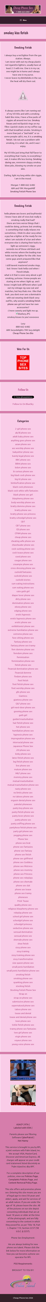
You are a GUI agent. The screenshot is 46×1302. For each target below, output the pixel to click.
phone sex (15, 213)
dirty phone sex (23, 599)
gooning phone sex (23, 711)
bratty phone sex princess (23, 514)
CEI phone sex (23, 529)
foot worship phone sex (23, 688)
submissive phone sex (23, 1001)
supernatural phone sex (23, 1005)
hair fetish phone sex (23, 723)
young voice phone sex (23, 1044)
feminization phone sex (23, 661)
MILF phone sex (23, 773)
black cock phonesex (23, 487)
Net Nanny (23, 1140)
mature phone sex (23, 769)
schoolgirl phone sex (23, 920)
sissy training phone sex (23, 955)
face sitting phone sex (23, 638)
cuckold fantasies (23, 572)
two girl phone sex (23, 1032)
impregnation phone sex (23, 738)
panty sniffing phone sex (23, 823)
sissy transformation (23, 959)
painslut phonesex (23, 804)
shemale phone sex (23, 939)
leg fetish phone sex (23, 761)
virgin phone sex (23, 1036)
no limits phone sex (23, 792)
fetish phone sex (23, 665)
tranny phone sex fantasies (23, 1029)
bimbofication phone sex (23, 483)
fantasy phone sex (23, 641)
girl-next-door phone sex (23, 707)
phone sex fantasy (23, 850)
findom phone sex (23, 676)
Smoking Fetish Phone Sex (23, 191)
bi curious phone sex (23, 471)
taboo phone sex (23, 1009)
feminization (23, 657)
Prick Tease (23, 901)
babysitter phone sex (23, 452)
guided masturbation (23, 719)
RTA (26, 1124)
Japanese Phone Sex (23, 746)
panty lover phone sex (23, 816)
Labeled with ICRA (22, 1127)
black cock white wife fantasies (23, 490)
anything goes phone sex (23, 440)
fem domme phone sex (23, 649)
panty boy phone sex (23, 808)
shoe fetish (23, 943)
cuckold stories (23, 580)
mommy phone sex (23, 777)
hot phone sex (23, 727)
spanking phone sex (23, 982)
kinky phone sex (23, 754)
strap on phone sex (23, 998)
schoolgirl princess (23, 924)
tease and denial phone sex (23, 1017)
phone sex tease (23, 889)
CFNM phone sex (23, 533)
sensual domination (23, 932)
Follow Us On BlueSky (23, 404)
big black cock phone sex (23, 475)
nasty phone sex (23, 789)
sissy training (23, 951)
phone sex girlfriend (23, 858)
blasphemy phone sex (23, 498)
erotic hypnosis (23, 614)
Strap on (23, 994)
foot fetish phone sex (23, 684)
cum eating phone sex (23, 587)
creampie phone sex (23, 564)
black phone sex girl (23, 494)
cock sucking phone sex (23, 549)
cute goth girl (23, 591)
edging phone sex (23, 611)
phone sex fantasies (23, 847)
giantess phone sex (23, 699)
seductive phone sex (23, 928)
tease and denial (23, 1013)
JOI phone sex (23, 750)
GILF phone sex (23, 703)
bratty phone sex (23, 510)
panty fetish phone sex (23, 812)
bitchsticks (26, 78)
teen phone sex (23, 1021)
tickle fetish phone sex (23, 1025)
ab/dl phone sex (23, 432)
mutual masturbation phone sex (23, 785)
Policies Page (31, 1176)
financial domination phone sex (23, 668)
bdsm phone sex (23, 467)
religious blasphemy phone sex (23, 908)
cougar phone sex (23, 560)
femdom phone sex (23, 653)
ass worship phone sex (23, 448)
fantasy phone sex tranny (23, 645)
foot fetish (23, 680)
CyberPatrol (27, 1137)
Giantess (23, 696)
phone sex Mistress (23, 866)
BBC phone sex (23, 459)
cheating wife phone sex (23, 541)
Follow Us (23, 389)
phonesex (23, 897)
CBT (23, 521)
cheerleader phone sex (23, 545)
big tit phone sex (23, 479)
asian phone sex (23, 444)
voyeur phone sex (23, 1040)
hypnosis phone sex (23, 734)
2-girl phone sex (23, 429)
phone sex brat (23, 843)
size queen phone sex (23, 963)
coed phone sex (23, 556)
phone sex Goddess (23, 862)
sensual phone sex (23, 936)
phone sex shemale (23, 881)
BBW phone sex (23, 463)
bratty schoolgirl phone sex (23, 518)
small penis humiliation (23, 967)
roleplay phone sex (23, 912)
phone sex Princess (23, 874)
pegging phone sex (23, 835)
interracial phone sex (23, 742)
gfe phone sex (23, 692)
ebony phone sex (23, 607)
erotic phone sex (23, 622)
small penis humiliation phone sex (23, 970)
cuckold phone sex (23, 576)
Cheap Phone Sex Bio (23, 333)
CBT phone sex (23, 525)
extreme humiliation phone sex (23, 630)
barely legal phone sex (23, 456)
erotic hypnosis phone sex (23, 618)
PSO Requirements (23, 1263)
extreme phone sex (23, 634)
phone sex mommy (23, 870)
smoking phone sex (23, 978)
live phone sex (23, 765)
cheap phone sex (23, 537)
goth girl (23, 715)
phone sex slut (23, 885)
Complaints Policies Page (21, 1179)
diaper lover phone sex (23, 595)
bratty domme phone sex (23, 506)
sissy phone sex (23, 947)
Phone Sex (23, 839)
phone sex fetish (23, 854)
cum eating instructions (23, 583)
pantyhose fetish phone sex (23, 827)
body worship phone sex (23, 502)
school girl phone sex (23, 916)
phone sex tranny (23, 893)
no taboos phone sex (23, 796)
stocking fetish (23, 986)
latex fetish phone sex (23, 758)
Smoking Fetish (23, 47)
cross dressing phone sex (23, 568)
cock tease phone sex (23, 552)
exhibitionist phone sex (23, 626)
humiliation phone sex (23, 730)
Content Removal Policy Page (22, 1182)
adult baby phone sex (23, 436)
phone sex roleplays (23, 878)
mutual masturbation (23, 781)
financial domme (23, 672)
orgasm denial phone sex (23, 800)
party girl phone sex (23, 831)
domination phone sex (23, 603)
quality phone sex (23, 905)
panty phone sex (23, 820)
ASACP (19, 1124)
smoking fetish (23, 974)
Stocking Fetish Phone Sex (23, 990)
